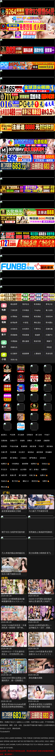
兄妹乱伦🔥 (5, 481)
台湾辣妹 (13, 316)
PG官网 (12, 435)
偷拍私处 (31, 452)
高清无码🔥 (36, 481)
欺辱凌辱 (13, 322)
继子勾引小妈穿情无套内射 (13, 532)
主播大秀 (4, 452)
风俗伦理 (49, 353)
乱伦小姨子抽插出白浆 (11, 574)
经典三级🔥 (33, 475)
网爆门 (49, 341)
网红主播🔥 (5, 487)
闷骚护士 (49, 335)
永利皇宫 (43, 458)
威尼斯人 (4, 435)
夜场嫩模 (49, 452)
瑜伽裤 (37, 335)
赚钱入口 (26, 481)
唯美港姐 (37, 316)
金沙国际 (23, 469)
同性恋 (49, 347)
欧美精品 (37, 304)
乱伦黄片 (22, 452)
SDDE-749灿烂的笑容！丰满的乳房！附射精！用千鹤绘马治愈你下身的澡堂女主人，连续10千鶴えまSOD (14, 629)
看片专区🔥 (16, 481)
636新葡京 (15, 464)
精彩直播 (33, 446)
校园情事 (25, 353)
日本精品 (25, 310)
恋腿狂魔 (49, 329)
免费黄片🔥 (35, 464)
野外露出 (49, 322)
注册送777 (13, 440)
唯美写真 (37, 341)
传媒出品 (13, 347)
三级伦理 (13, 310)
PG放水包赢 (14, 446)
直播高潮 (24, 446)
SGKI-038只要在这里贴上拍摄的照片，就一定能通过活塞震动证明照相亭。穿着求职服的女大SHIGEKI (14, 682)
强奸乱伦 (25, 304)
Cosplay (37, 310)
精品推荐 (13, 304)
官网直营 (30, 435)
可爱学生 (37, 329)
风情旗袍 (13, 335)
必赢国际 (47, 440)
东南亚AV (49, 316)
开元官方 (4, 469)
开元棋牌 (21, 435)
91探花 (25, 322)
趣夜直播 (40, 452)
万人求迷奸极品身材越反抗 (13, 553)
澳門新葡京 (33, 458)
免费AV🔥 (46, 481)
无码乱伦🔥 (46, 464)
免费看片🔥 (5, 464)
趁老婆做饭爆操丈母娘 (11, 511)
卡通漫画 (13, 341)
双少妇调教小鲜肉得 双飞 (40, 553)
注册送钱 (4, 440)
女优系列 (25, 329)
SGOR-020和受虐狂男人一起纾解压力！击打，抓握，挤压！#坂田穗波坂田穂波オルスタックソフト (41, 629)
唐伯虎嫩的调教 (35, 678)
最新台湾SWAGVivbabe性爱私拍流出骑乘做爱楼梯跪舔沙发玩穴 (14, 706)
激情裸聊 (25, 464)
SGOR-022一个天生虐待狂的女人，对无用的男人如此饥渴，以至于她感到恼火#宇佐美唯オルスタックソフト (14, 655)
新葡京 (29, 440)
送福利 (22, 440)
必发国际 (4, 458)
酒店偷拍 (50, 446)
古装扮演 (13, 329)
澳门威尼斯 (23, 475)
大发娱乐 (23, 458)
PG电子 (47, 435)
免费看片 (44, 469)
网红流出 (37, 322)
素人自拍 (49, 310)
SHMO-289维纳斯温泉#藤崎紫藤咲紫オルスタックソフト (13, 601)
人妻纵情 (37, 353)
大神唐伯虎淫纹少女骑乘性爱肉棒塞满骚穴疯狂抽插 (40, 705)
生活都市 (13, 353)
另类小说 (13, 359)
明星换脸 (25, 335)
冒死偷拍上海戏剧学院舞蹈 (40, 532)
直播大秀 (13, 475)
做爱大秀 (4, 475)
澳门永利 (39, 435)
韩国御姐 (25, 316)
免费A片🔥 (44, 475)
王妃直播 (13, 452)
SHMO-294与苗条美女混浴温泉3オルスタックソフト (40, 652)
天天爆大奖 (14, 469)
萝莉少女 (49, 304)
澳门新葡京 (14, 458)
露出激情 (25, 341)
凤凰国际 (4, 446)
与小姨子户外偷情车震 (38, 511)
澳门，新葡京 (34, 469)
